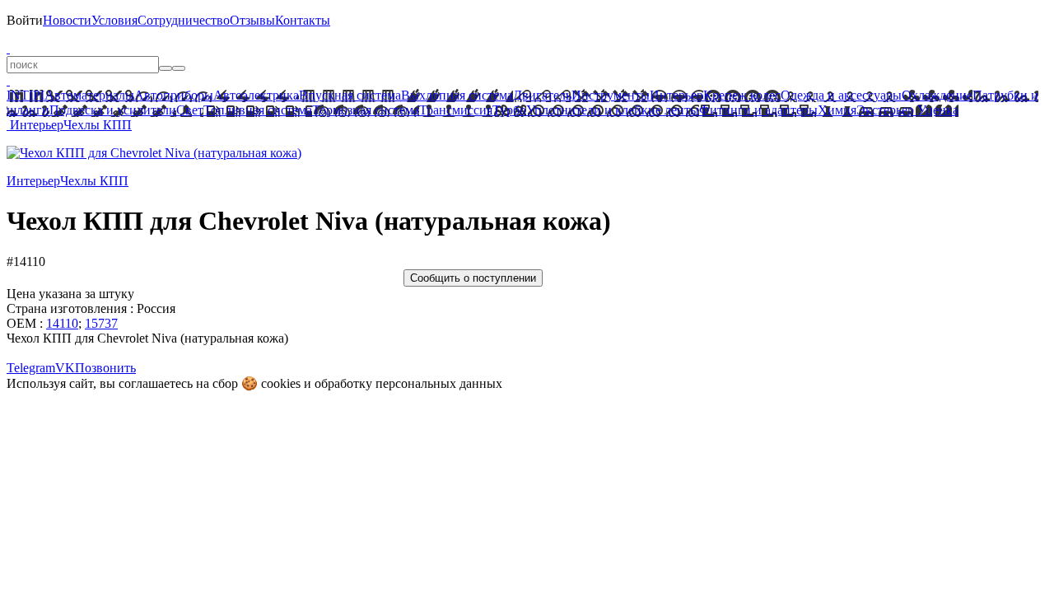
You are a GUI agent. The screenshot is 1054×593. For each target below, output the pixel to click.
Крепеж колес (742, 95)
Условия (114, 20)
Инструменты (610, 95)
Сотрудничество (184, 20)
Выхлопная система (457, 95)
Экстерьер (885, 110)
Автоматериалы (89, 95)
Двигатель (542, 95)
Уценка (936, 110)
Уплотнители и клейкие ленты (612, 110)
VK (65, 368)
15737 (101, 323)
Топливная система (257, 110)
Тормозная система (365, 110)
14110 (62, 323)
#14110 (26, 261)
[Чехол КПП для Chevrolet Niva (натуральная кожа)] (154, 153)
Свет (189, 110)
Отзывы (252, 20)
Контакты (302, 20)
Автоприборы (173, 95)
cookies (281, 383)
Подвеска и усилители (112, 110)
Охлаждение (937, 95)
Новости (67, 20)
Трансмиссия (455, 110)
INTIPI (25, 95)
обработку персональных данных (408, 383)
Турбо (509, 110)
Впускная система (350, 95)
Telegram (31, 368)
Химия (837, 110)
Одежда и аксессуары (841, 95)
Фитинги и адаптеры (758, 110)
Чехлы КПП (97, 125)
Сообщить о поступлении (473, 278)
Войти (25, 20)
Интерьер (676, 95)
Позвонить (105, 368)
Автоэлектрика (256, 95)
